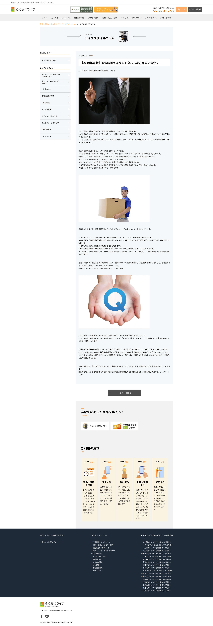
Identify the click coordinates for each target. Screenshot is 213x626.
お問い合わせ (165, 17)
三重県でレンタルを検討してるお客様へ (157, 585)
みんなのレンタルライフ (131, 17)
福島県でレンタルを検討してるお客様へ (157, 579)
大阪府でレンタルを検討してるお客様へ (157, 548)
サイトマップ (97, 571)
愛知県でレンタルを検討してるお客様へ (157, 588)
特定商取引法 (97, 568)
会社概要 (96, 565)
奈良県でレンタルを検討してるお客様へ (157, 568)
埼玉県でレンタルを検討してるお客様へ (157, 551)
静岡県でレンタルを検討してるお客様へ (157, 559)
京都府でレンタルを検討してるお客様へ (157, 565)
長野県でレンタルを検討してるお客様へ (157, 576)
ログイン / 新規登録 (195, 9)
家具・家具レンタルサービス (103, 545)
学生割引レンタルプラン (101, 542)
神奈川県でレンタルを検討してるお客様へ (158, 545)
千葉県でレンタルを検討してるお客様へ (157, 553)
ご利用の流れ (93, 17)
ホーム (44, 17)
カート (183, 9)
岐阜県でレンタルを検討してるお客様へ (157, 591)
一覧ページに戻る (124, 393)
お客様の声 (97, 559)
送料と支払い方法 (109, 17)
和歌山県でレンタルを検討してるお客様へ (158, 571)
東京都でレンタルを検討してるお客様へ (157, 542)
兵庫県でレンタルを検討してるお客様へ (157, 556)
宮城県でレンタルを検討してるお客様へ (157, 573)
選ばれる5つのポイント (61, 17)
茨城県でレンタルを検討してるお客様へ (157, 562)
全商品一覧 (79, 17)
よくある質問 (150, 17)
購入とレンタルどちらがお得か (104, 551)
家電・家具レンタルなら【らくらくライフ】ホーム (58, 24)
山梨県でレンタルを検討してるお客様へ (157, 582)
